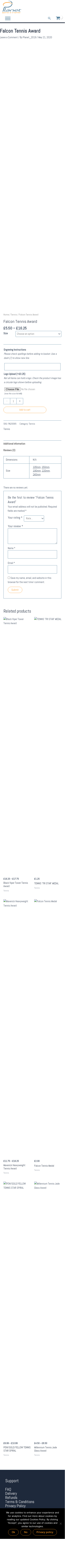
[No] (60, 1523)
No (25, 1532)
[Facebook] (50, 7)
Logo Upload (14, 374)
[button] (49, 18)
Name (11, 548)
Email (11, 563)
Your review (15, 526)
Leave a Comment (9, 37)
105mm (37, 467)
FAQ (8, 1489)
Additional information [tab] (14, 443)
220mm (46, 470)
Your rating (15, 517)
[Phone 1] (45, 7)
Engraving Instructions (15, 349)
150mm (45, 467)
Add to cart (24, 409)
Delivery (11, 1493)
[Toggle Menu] (8, 18)
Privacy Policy (15, 1505)
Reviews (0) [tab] (9, 450)
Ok (13, 1532)
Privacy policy (44, 1532)
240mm (37, 474)
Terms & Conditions (19, 1501)
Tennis (14, 314)
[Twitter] (55, 7)
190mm (37, 470)
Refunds (11, 1497)
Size (5, 333)
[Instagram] (60, 7)
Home (6, 314)
